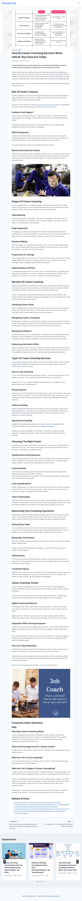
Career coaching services (20, 362)
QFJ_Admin (16, 60)
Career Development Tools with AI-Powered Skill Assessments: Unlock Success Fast (41, 809)
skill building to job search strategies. (47, 105)
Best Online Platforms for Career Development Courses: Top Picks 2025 (37, 802)
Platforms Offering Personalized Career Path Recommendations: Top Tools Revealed (41, 804)
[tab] (37, 881)
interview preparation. (47, 426)
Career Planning (17, 50)
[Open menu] (78, 3)
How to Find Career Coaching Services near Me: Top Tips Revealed (36, 807)
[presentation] (14, 851)
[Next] (77, 862)
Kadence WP (55, 896)
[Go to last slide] (4, 862)
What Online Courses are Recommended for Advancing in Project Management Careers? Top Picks (23, 825)
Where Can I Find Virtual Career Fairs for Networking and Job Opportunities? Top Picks (13, 867)
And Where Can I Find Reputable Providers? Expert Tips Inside (59, 824)
